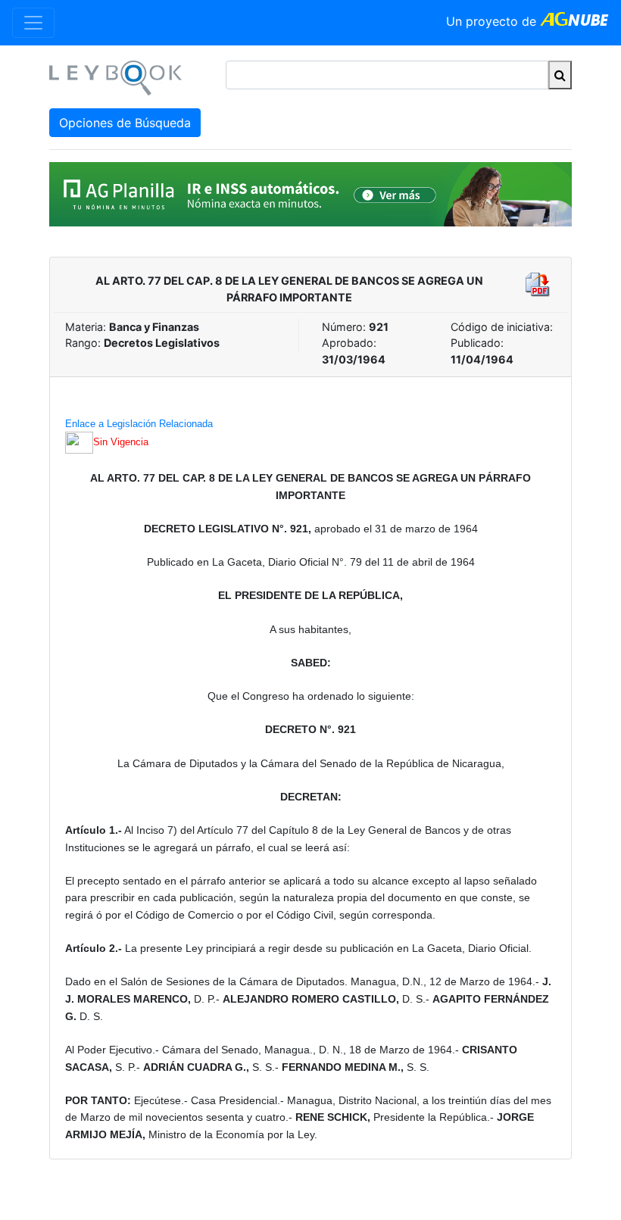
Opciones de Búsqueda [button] (125, 122)
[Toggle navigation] (33, 23)
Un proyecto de (493, 21)
